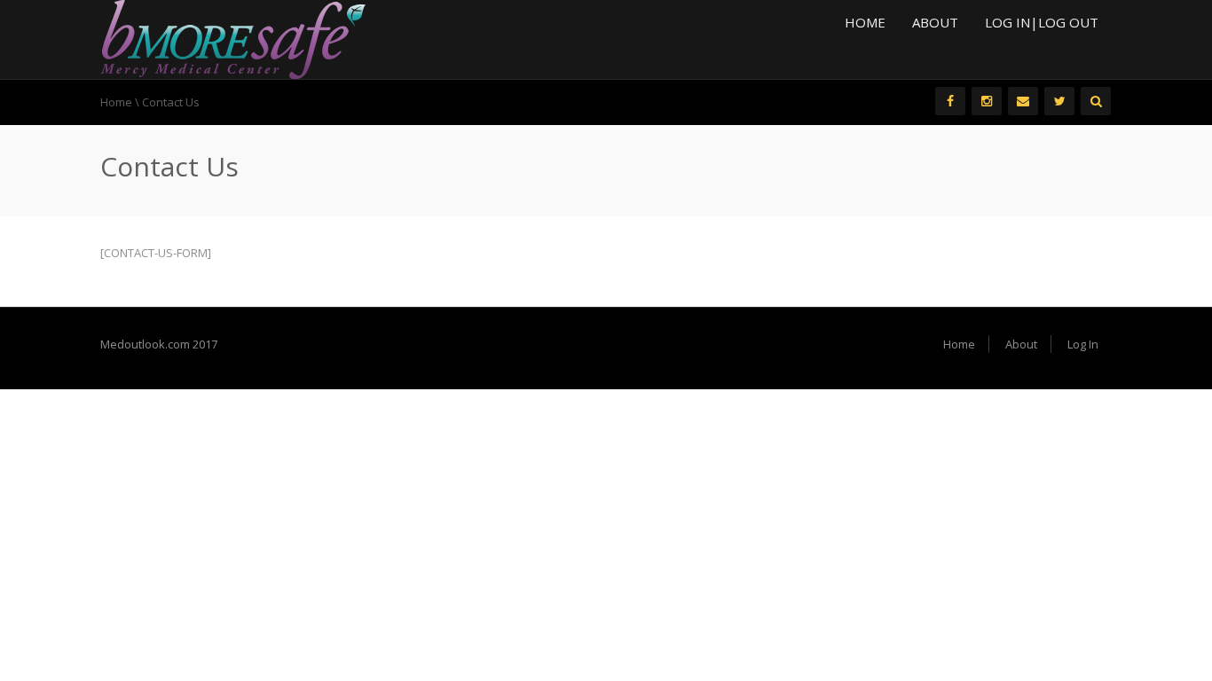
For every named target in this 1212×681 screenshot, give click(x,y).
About (935, 22)
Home (865, 22)
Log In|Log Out (1041, 22)
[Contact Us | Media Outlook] (233, 38)
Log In (1082, 344)
